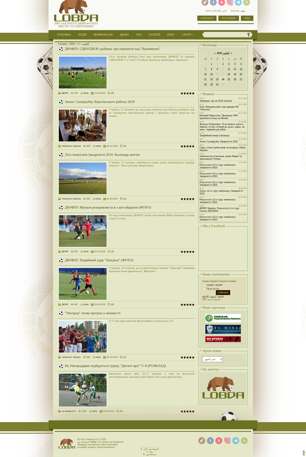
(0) (112, 93)
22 (211, 79)
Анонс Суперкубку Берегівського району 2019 (100, 102)
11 (229, 69)
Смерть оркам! (214, 285)
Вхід (247, 18)
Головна (62, 43)
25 (229, 79)
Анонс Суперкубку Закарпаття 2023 (219, 141)
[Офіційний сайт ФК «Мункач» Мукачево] (223, 336)
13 (241, 69)
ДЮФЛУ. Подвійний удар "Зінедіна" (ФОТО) (99, 260)
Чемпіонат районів (71, 146)
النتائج (221, 296)
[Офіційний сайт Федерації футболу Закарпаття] (223, 314)
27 (241, 79)
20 (241, 74)
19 (235, 74)
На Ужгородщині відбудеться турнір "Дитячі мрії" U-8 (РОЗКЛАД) (115, 366)
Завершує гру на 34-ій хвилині (216, 100)
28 (205, 84)
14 (205, 74)
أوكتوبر (85, 43)
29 (211, 84)
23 (217, 79)
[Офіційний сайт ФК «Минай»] (223, 325)
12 (235, 69)
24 (223, 79)
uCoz (94, 442)
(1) (124, 357)
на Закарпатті (69, 411)
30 (217, 84)
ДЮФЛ (65, 93)
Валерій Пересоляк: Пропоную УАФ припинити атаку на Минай (219, 116)
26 (235, 79)
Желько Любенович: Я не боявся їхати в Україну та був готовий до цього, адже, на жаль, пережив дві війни (222, 127)
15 (211, 74)
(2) (125, 199)
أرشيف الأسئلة (209, 296)
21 (205, 79)
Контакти (207, 18)
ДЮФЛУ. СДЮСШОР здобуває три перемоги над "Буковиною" (112, 49)
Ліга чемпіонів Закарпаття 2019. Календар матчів (102, 154)
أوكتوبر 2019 (223, 53)
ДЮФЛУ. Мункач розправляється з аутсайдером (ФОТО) (108, 207)
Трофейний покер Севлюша (214, 135)
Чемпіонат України (71, 357)
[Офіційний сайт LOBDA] (223, 376)
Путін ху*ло (213, 288)
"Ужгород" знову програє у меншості (93, 313)
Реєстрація (229, 18)
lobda (86, 93)
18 (229, 74)
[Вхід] (201, 440)
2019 (72, 43)
